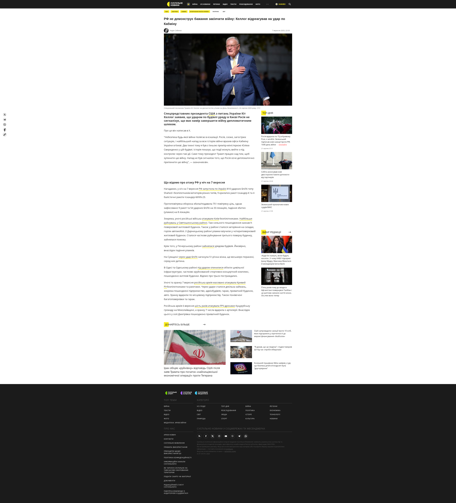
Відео (225, 4)
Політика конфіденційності (178, 457)
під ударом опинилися (210, 267)
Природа (201, 418)
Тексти (233, 4)
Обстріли (175, 11)
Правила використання (175, 447)
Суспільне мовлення (174, 443)
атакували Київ (210, 218)
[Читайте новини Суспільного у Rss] (199, 436)
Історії (248, 414)
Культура (250, 418)
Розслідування (246, 4)
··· (267, 4)
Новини (274, 418)
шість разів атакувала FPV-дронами (215, 305)
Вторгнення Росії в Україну (199, 11)
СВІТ (224, 11)
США (166, 11)
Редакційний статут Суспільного (174, 486)
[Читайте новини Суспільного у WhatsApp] (245, 436)
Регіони (216, 4)
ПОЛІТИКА (216, 11)
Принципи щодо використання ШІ (172, 452)
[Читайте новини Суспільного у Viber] (232, 436)
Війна (194, 4)
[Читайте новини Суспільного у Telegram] (239, 436)
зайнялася (208, 246)
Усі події (201, 406)
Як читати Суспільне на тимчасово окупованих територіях (176, 470)
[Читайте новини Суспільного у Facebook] (206, 436)
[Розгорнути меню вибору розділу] (188, 4)
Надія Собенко (176, 30)
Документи (169, 480)
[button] (5, 115)
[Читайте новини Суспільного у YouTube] (225, 436)
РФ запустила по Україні (212, 188)
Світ (199, 414)
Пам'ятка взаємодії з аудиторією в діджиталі (176, 492)
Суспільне (229, 449)
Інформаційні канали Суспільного (174, 462)
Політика (250, 410)
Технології (275, 414)
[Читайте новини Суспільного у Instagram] (219, 436)
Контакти (168, 439)
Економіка (275, 410)
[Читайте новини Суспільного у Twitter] (212, 436)
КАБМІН (184, 11)
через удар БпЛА (188, 256)
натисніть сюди (230, 451)
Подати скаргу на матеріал (177, 476)
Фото (258, 4)
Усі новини (205, 4)
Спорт (224, 418)
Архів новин (170, 435)
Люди (224, 414)
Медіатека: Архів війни (175, 422)
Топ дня (225, 406)
